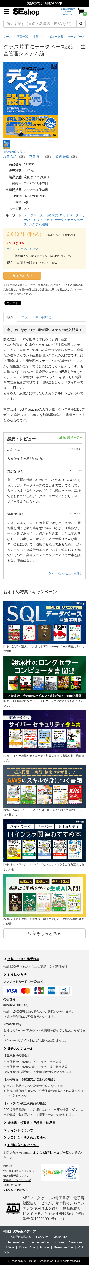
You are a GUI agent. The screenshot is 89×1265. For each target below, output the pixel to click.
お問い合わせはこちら (23, 1145)
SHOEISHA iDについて (16, 1189)
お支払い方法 (17, 974)
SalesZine (75, 1242)
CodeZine (42, 1237)
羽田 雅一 (36, 157)
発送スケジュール (20, 1048)
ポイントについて (20, 1130)
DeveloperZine (63, 1247)
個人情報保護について (16, 1175)
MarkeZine (60, 1237)
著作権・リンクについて (17, 1180)
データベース (33, 215)
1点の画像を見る (14, 152)
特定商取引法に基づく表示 (18, 1170)
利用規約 (8, 1166)
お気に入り (24, 276)
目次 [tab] (24, 317)
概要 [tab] (10, 317)
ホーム (7, 36)
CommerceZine (39, 1242)
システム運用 (38, 224)
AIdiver (44, 1247)
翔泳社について (12, 1185)
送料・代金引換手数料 (23, 959)
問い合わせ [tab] (43, 317)
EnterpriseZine (14, 1242)
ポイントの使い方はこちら (23, 248)
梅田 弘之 (10, 157)
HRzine (9, 1247)
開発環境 (51, 215)
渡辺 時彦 (62, 157)
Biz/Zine (58, 1242)
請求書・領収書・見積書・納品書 (31, 1123)
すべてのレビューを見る (66, 573)
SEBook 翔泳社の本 (18, 1237)
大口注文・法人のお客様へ (26, 1137)
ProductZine (27, 1247)
